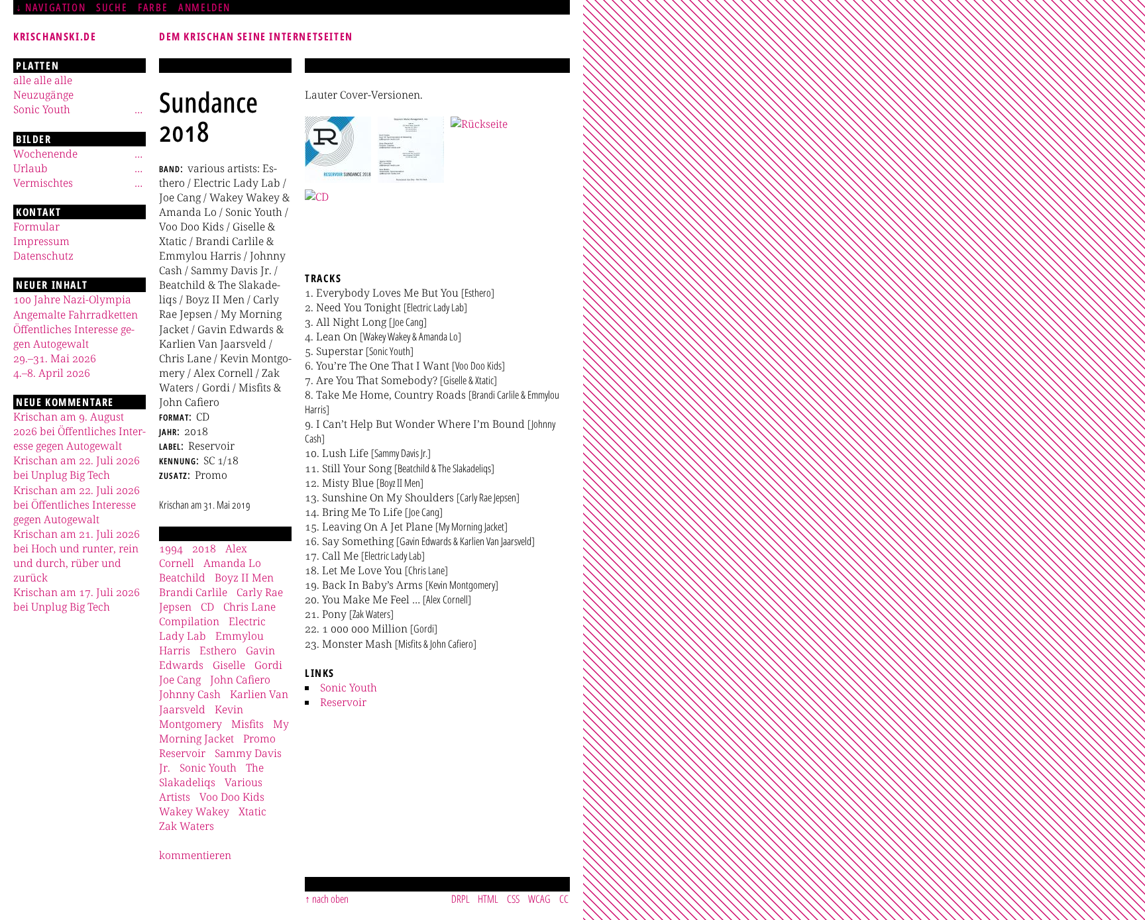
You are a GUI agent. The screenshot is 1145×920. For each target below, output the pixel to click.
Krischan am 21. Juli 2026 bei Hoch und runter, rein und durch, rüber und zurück (76, 556)
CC (564, 899)
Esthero (218, 650)
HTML (488, 899)
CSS (513, 899)
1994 (171, 548)
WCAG (539, 899)
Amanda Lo (232, 563)
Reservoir (343, 702)
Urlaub (30, 168)
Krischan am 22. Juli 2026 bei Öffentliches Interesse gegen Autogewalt (76, 505)
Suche (111, 7)
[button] (338, 150)
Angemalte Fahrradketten (75, 314)
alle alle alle (42, 80)
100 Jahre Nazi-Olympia (72, 299)
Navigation (55, 7)
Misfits (247, 724)
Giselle (229, 665)
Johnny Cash (190, 694)
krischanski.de (54, 36)
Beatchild (182, 577)
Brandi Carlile (193, 592)
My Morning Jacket (224, 731)
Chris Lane (249, 606)
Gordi (268, 665)
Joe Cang (180, 679)
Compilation (189, 621)
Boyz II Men (244, 577)
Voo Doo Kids (231, 797)
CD (207, 606)
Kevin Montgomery (201, 716)
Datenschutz (43, 255)
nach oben (330, 899)
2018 (204, 548)
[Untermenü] (138, 109)
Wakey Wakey (194, 811)
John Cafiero (240, 679)
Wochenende (45, 153)
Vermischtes (43, 183)
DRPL (460, 899)
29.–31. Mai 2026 (54, 358)
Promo (259, 738)
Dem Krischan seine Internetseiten (256, 36)
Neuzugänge (43, 94)
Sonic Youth (348, 687)
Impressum (41, 241)
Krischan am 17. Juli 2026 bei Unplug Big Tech (76, 599)
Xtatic (252, 811)
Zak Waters (186, 826)
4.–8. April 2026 (51, 373)
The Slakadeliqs (211, 775)
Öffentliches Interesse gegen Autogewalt (74, 336)
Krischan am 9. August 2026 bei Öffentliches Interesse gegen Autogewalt (79, 431)
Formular (36, 226)
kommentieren (195, 855)
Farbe (153, 7)
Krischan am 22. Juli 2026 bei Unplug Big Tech (76, 467)
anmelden (204, 7)
